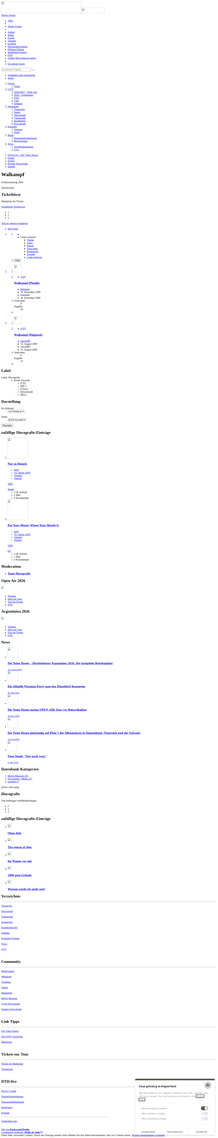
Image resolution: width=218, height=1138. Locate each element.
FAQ (10, 55)
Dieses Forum (15, 26)
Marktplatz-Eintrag (17, 52)
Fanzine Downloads (11, 1009)
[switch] (204, 1108)
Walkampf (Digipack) (28, 334)
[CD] (23, 277)
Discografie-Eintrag (17, 46)
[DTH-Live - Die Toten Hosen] (52, 12)
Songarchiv (7, 922)
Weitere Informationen (143, 1135)
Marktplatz (6, 993)
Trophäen (6, 982)
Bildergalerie (7, 971)
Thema (30, 240)
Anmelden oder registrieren (21, 75)
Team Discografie (19, 573)
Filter (17, 260)
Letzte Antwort (34, 257)
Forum (11, 38)
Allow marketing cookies (154, 1118)
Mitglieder (6, 976)
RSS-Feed (13, 228)
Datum (30, 245)
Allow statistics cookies (153, 1113)
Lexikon (12, 43)
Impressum (6, 1107)
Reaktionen (32, 251)
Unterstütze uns (9, 1121)
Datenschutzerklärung (12, 1096)
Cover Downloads (10, 1003)
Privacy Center (8, 1091)
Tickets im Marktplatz (12, 1063)
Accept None (148, 1131)
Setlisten (5, 933)
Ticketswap (19, 206)
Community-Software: (22, 1132)
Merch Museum (9, 998)
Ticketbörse (7, 206)
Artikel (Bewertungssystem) (22, 58)
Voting (4, 987)
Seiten (11, 35)
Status (4, 416)
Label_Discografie (10, 377)
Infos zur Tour (15, 599)
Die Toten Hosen (10, 1031)
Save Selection (175, 1131)
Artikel (11, 32)
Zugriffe (31, 254)
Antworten (32, 248)
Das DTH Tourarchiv (12, 1036)
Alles (10, 20)
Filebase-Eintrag (16, 49)
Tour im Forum (15, 601)
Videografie (7, 916)
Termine (12, 40)
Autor (30, 243)
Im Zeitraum (7, 408)
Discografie (7, 911)
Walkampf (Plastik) (27, 283)
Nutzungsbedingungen (12, 1102)
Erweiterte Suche (16, 63)
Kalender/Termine (10, 938)
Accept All (201, 1131)
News (4, 944)
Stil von (15, 1129)
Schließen (160, 1135)
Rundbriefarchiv (9, 927)
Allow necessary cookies (154, 1108)
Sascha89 (25, 341)
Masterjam (6, 1042)
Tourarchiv (6, 905)
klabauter (25, 289)
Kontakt (5, 1112)
